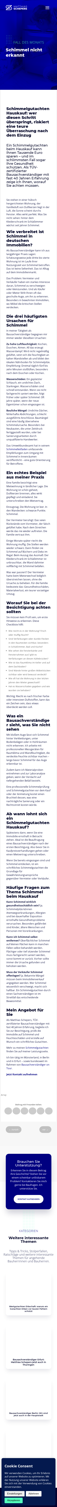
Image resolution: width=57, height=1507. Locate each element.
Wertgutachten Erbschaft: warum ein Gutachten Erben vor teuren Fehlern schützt (28, 1308)
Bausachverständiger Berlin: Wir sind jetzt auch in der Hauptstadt (28, 1414)
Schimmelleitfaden (17, 449)
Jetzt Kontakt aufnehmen (21, 1074)
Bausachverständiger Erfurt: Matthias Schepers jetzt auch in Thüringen (28, 1362)
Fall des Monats (28, 42)
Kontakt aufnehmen (29, 1199)
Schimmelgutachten (37, 1047)
